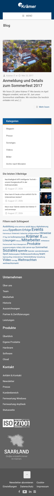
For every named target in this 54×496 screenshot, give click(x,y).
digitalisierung (42, 226)
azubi (28, 226)
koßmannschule (18, 237)
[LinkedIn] (30, 491)
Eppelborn (15, 230)
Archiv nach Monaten (16, 164)
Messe (18, 241)
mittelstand (45, 241)
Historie (7, 303)
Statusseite (9, 410)
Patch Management (19, 244)
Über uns (7, 285)
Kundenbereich (10, 392)
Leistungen (8, 320)
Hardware (8, 347)
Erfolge (26, 230)
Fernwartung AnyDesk (14, 404)
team (42, 253)
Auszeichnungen (11, 308)
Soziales (10, 250)
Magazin (10, 128)
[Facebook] (19, 491)
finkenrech (16, 233)
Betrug (33, 227)
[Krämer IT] (27, 6)
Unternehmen (18, 257)
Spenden (31, 251)
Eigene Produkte (11, 342)
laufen (45, 237)
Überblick (8, 336)
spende (22, 250)
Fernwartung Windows (14, 398)
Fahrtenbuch (7, 233)
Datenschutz (26, 486)
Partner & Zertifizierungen (16, 314)
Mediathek (8, 297)
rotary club (21, 247)
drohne (5, 230)
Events (37, 229)
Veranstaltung (30, 257)
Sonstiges (11, 143)
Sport (5, 254)
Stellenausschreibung (29, 254)
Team (6, 291)
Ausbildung (8, 226)
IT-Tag (5, 237)
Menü (29, 15)
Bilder (8, 157)
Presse (9, 136)
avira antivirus (19, 227)
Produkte (33, 244)
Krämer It (34, 236)
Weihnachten (27, 260)
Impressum (43, 486)
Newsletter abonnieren (21, 482)
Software (7, 353)
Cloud (6, 359)
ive (9, 237)
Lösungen (9, 240)
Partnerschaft (7, 244)
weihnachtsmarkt (11, 263)
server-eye (30, 247)
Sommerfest (41, 247)
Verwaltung (40, 257)
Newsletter (8, 381)
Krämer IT (10, 75)
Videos (9, 150)
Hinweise (45, 233)
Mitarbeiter (30, 240)
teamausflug (7, 257)
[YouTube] (24, 491)
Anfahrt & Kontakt (12, 375)
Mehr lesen (44, 107)
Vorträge (14, 260)
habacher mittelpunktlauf (29, 233)
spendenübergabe (41, 251)
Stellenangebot (14, 254)
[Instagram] (35, 491)
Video (7, 260)
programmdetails (9, 247)
